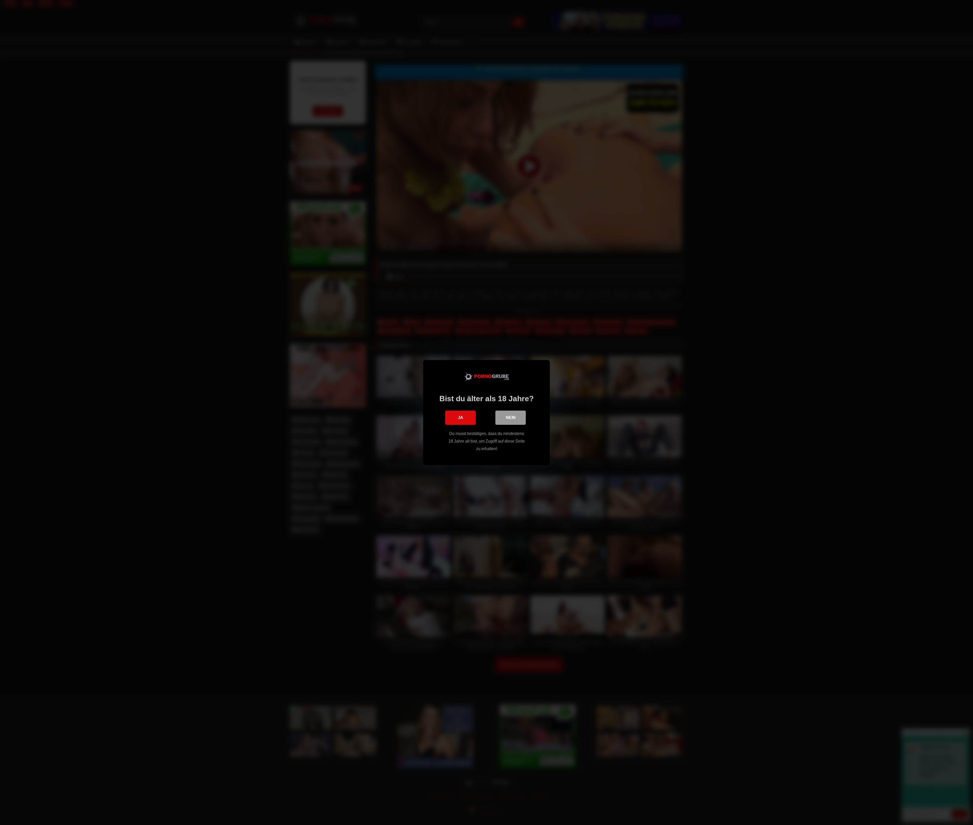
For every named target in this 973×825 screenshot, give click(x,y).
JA (460, 417)
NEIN (511, 417)
